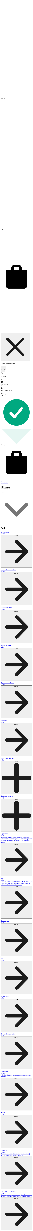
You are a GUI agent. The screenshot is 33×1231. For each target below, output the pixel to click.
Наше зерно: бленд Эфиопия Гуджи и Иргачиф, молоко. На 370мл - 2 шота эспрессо (15, 1154)
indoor (3, 371)
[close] (15, 347)
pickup (3, 369)
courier (3, 367)
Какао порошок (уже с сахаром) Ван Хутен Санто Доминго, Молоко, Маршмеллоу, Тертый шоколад (16, 1195)
